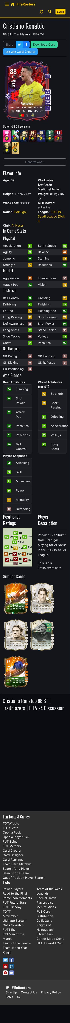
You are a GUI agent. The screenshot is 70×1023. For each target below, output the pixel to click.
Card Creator (20, 51)
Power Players (13, 889)
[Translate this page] (18, 997)
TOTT (7, 911)
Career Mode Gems (50, 939)
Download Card (44, 44)
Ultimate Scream (14, 920)
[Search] (50, 12)
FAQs (9, 997)
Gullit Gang (44, 920)
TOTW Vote (11, 823)
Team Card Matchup (17, 864)
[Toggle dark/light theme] (42, 12)
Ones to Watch (13, 925)
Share (9, 44)
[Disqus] (35, 760)
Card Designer (13, 855)
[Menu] (7, 4)
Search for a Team (16, 873)
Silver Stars (45, 934)
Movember (10, 916)
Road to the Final (15, 893)
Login (60, 11)
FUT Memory (12, 846)
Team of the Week (49, 889)
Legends (43, 893)
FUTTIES (9, 929)
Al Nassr (17, 225)
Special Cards (46, 898)
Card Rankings (13, 859)
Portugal (20, 212)
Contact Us (29, 992)
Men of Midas (46, 907)
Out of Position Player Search (23, 877)
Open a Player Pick (16, 837)
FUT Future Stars (15, 902)
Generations (34, 162)
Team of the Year (15, 948)
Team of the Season (17, 943)
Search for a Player (16, 868)
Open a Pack (12, 832)
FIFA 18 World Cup (50, 943)
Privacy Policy (51, 992)
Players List (45, 902)
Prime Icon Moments (17, 898)
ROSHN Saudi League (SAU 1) (51, 216)
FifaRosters (21, 988)
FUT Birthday (12, 907)
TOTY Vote (10, 828)
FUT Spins (10, 841)
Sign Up (11, 992)
